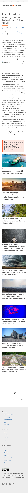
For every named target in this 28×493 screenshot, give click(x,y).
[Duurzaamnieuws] (11, 5)
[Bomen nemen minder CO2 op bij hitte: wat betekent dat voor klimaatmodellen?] (14, 210)
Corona (6, 463)
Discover (4, 34)
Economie (6, 450)
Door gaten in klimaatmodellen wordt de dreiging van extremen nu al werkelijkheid (14, 272)
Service (5, 1)
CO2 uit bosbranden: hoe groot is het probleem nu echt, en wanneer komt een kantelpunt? (13, 296)
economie (22, 27)
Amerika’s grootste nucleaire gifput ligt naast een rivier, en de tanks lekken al (13, 345)
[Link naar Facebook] (6, 400)
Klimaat (6, 453)
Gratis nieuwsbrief (9, 414)
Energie (6, 447)
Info (5, 440)
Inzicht (5, 435)
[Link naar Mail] (22, 400)
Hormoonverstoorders (10, 458)
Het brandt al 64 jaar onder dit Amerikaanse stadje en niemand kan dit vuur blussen (14, 369)
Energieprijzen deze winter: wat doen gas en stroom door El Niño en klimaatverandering (14, 171)
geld (3, 28)
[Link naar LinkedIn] (14, 400)
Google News (20, 31)
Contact (22, 1)
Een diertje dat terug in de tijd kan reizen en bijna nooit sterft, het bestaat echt (13, 322)
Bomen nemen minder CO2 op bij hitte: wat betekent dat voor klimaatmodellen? (13, 221)
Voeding (6, 455)
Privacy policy (8, 419)
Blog (5, 422)
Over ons (10, 1)
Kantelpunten (7, 460)
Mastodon (6, 424)
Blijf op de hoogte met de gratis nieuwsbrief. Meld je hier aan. (13, 145)
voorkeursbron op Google (18, 34)
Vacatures (16, 1)
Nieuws (6, 432)
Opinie (6, 437)
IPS (16, 27)
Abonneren (7, 417)
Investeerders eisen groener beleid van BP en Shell (13, 19)
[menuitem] (4, 1)
